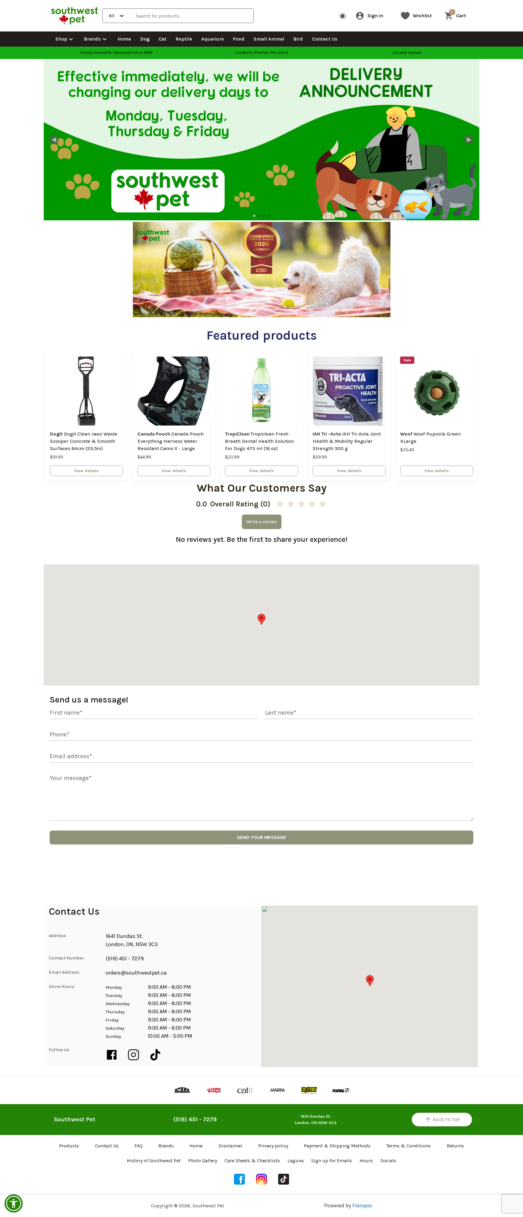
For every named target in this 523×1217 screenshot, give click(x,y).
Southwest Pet (74, 1119)
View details (86, 470)
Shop (61, 39)
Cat (162, 39)
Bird (298, 39)
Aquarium (212, 39)
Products (69, 1146)
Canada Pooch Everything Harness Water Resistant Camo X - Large (170, 441)
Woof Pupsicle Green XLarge (430, 437)
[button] (13, 1203)
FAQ (138, 1146)
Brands (92, 39)
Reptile (184, 39)
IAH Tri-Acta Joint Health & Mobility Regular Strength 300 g (347, 441)
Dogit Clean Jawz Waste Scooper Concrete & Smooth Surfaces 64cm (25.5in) (83, 441)
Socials (388, 1160)
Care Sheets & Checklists (252, 1160)
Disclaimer (230, 1146)
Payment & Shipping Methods (337, 1146)
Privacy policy (273, 1146)
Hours (366, 1160)
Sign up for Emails (331, 1160)
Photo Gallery (202, 1160)
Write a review (261, 522)
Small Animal (269, 39)
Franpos (362, 1205)
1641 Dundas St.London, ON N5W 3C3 (316, 1119)
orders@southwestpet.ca (136, 972)
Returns (455, 1146)
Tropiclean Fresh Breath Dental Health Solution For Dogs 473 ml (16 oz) (259, 441)
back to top (446, 1119)
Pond (239, 39)
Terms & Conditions (408, 1146)
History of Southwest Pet (154, 1160)
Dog (145, 39)
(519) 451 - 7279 (125, 958)
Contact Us (324, 39)
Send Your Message (261, 837)
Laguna (296, 1160)
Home (124, 39)
